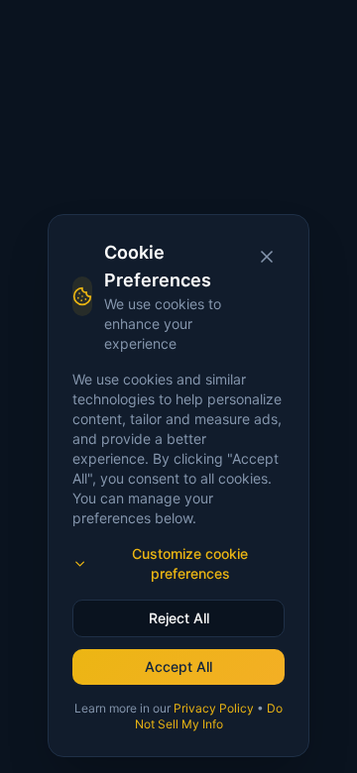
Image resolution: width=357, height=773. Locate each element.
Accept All (178, 666)
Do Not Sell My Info (209, 716)
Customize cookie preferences (190, 563)
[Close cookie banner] (267, 257)
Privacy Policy (214, 708)
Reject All (179, 617)
